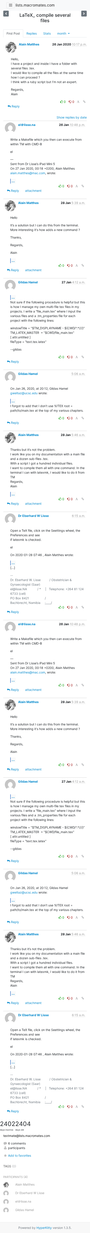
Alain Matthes (29, 44)
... (13, 181)
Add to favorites (19, 1155)
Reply (15, 106)
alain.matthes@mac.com (27, 173)
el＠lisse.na (26, 125)
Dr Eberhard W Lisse (33, 516)
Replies (31, 33)
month (62, 33)
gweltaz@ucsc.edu (24, 393)
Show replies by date (72, 117)
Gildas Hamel (28, 282)
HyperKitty (44, 1228)
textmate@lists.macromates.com (26, 1136)
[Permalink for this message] (84, 101)
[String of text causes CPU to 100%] (84, 14)
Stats (47, 33)
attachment (33, 190)
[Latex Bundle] (6, 14)
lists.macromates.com (35, 5)
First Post (13, 33)
